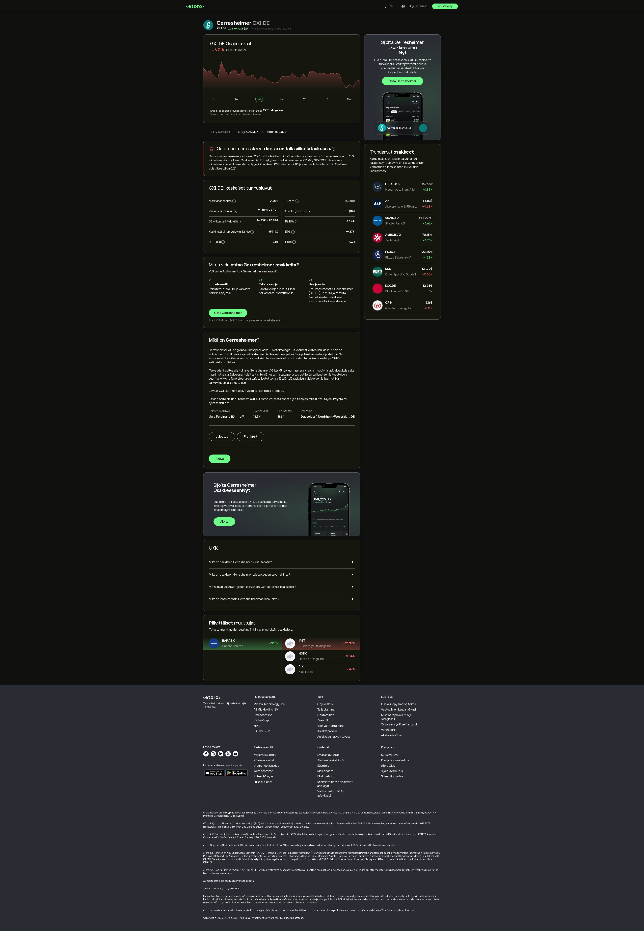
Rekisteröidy (445, 6)
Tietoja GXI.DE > (247, 131)
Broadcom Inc (263, 715)
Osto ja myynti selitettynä (399, 724)
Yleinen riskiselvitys (213, 888)
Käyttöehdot (326, 776)
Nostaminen (325, 715)
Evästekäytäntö (328, 754)
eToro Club (388, 765)
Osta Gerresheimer (402, 81)
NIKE (257, 725)
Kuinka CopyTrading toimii (398, 704)
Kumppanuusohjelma (395, 760)
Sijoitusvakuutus (392, 771)
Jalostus (222, 436)
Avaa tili (214, 110)
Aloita (220, 458)
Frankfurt (250, 436)
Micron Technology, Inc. (269, 704)
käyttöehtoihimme (421, 870)
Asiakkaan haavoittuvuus (334, 736)
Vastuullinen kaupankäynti (398, 709)
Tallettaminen (326, 709)
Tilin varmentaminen (331, 725)
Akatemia (273, 320)
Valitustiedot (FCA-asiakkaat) (330, 793)
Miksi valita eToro (265, 754)
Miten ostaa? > (276, 131)
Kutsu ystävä (389, 754)
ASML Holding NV (266, 709)
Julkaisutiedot (263, 782)
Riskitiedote (325, 771)
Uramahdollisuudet (266, 765)
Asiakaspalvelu (327, 731)
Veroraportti (389, 729)
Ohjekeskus (325, 704)
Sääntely (323, 765)
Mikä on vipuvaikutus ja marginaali (396, 717)
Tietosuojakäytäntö (330, 760)
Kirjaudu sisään (418, 6)
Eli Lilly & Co (262, 731)
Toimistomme (263, 771)
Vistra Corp (261, 720)
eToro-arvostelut (265, 760)
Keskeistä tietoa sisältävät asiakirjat (335, 784)
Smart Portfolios (392, 776)
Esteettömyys (264, 776)
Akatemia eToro (391, 735)
